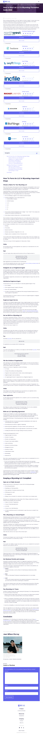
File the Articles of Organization (15, 161)
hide (21, 153)
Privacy (23, 730)
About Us (21, 722)
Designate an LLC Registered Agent (15, 159)
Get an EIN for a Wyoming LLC (15, 160)
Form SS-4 (9, 338)
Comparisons (21, 715)
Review (7, 671)
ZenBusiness (33, 471)
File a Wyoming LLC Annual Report (15, 167)
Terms (20, 730)
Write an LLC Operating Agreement (16, 163)
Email (6, 690)
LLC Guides (14, 4)
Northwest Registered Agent (32, 310)
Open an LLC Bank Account (14, 166)
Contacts (21, 720)
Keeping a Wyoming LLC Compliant (14, 165)
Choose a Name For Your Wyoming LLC (16, 157)
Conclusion (9, 172)
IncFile (24, 310)
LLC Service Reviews (21, 710)
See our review (21, 40)
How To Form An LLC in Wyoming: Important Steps (18, 156)
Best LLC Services (7, 4)
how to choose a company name (32, 263)
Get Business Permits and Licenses (15, 169)
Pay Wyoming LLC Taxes (13, 170)
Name (6, 685)
